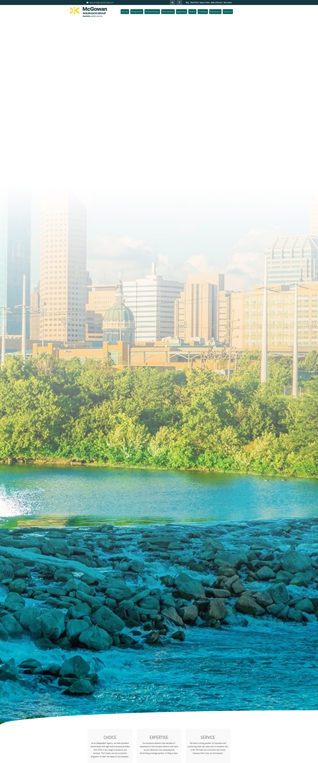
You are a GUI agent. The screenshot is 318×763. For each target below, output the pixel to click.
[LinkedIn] (172, 2)
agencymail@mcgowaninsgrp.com (101, 2)
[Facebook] (179, 2)
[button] (125, 11)
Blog (187, 2)
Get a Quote (228, 2)
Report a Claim (205, 2)
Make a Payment (216, 2)
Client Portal (194, 2)
